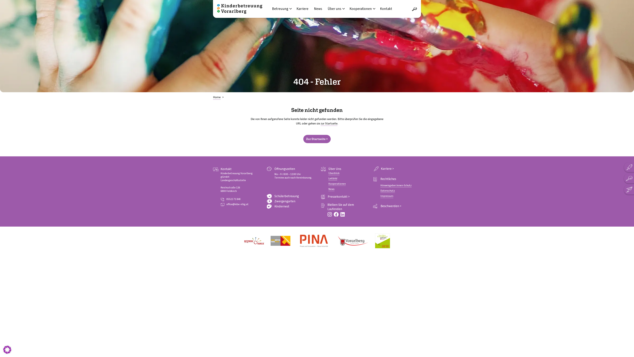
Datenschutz (387, 191)
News (318, 8)
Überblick (333, 173)
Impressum (386, 196)
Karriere (302, 8)
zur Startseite (329, 123)
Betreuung (280, 8)
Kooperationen (361, 8)
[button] (7, 349)
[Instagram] (329, 214)
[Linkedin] (342, 214)
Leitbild (332, 178)
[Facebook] (336, 214)
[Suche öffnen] (414, 9)
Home (217, 97)
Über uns (334, 8)
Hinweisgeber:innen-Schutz (396, 185)
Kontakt (386, 8)
